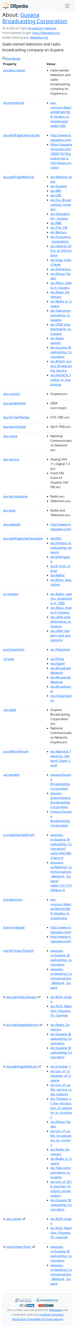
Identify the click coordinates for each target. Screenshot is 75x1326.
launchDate (14, 427)
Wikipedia (55, 1310)
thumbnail (13, 103)
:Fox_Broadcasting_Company (60, 204)
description (14, 70)
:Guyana (58, 186)
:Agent (57, 663)
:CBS (55, 195)
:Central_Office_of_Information (61, 250)
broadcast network (42, 28)
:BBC (56, 191)
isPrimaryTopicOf (18, 951)
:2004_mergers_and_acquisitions (60, 635)
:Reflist (57, 575)
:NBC (56, 223)
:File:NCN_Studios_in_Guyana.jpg (60, 379)
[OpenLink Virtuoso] (22, 1300)
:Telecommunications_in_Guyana (60, 315)
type (9, 510)
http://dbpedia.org (46, 33)
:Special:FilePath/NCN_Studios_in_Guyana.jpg (60, 909)
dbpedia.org (39, 37)
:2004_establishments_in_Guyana (61, 329)
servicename (15, 496)
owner (14, 1219)
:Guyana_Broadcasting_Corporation (61, 352)
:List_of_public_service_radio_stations (60, 1089)
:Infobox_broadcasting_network (61, 547)
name (10, 436)
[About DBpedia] (15, 6)
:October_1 (60, 1066)
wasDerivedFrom (18, 835)
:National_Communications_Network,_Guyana (61, 978)
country (11, 394)
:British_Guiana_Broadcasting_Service (61, 366)
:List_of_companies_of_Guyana (60, 1075)
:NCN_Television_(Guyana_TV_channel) (61, 1011)
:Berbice (58, 232)
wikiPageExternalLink (21, 135)
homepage (14, 927)
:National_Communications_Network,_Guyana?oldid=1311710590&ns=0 (61, 876)
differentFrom (16, 751)
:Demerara (60, 269)
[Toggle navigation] (67, 6)
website (11, 524)
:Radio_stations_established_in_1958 (61, 598)
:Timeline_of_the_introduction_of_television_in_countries (61, 1108)
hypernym (13, 649)
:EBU (56, 538)
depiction (12, 899)
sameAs (11, 775)
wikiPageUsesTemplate (23, 538)
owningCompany (21, 997)
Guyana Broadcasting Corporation (34, 18)
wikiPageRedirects (22, 1025)
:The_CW (58, 228)
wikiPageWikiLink (18, 177)
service (11, 459)
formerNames (16, 417)
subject (10, 594)
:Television (60, 649)
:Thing (57, 659)
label (9, 710)
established (14, 403)
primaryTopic (18, 1247)
